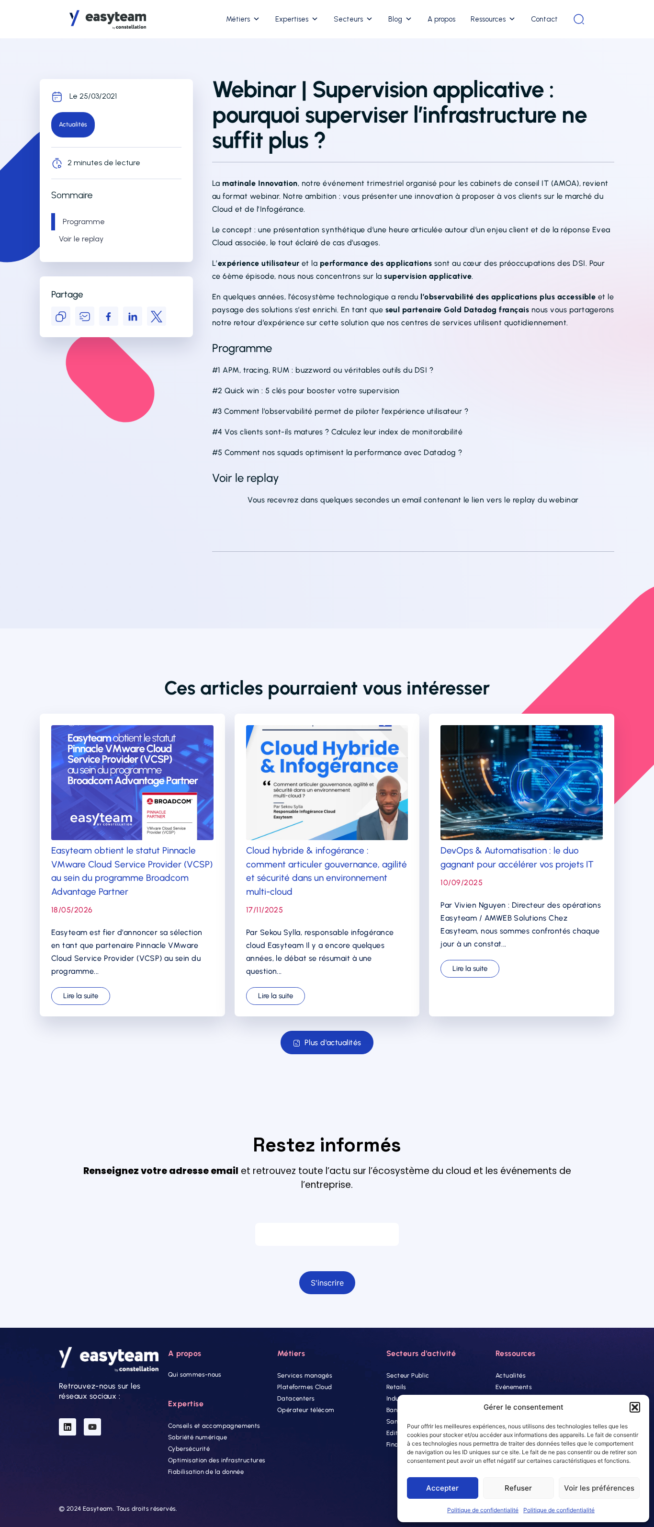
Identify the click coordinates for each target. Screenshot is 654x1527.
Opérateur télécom (306, 1409)
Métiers (238, 19)
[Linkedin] (67, 1427)
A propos (441, 19)
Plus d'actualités (332, 1042)
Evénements (514, 1386)
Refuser (518, 1488)
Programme (84, 221)
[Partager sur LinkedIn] (132, 316)
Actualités (511, 1375)
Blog (395, 19)
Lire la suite (80, 995)
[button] (635, 1407)
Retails (396, 1386)
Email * (327, 1213)
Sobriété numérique (197, 1437)
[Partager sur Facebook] (108, 316)
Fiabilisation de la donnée (206, 1471)
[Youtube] (92, 1427)
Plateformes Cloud (304, 1386)
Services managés (304, 1375)
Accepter (442, 1488)
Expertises (291, 19)
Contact (544, 19)
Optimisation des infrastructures (216, 1460)
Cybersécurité (189, 1448)
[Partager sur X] (156, 316)
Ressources (488, 19)
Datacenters (296, 1398)
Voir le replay (81, 238)
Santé (395, 1421)
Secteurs (348, 19)
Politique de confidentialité (483, 1510)
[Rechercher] (578, 19)
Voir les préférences (599, 1488)
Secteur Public (407, 1375)
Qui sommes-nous (195, 1374)
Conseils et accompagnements (214, 1425)
